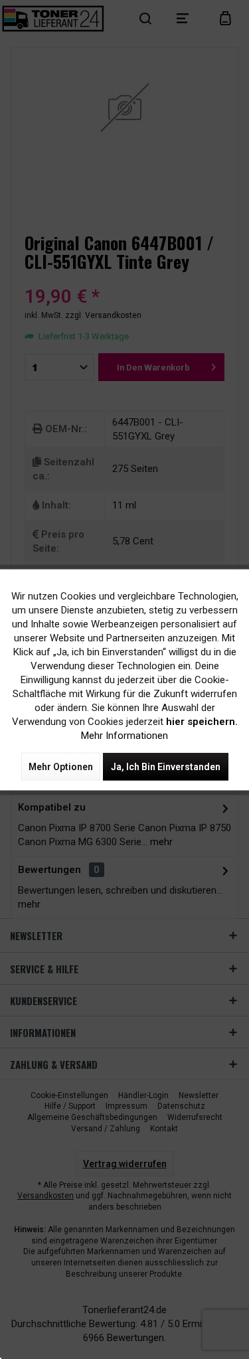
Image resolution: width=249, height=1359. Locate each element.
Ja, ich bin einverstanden (165, 766)
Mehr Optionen (61, 766)
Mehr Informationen (124, 735)
